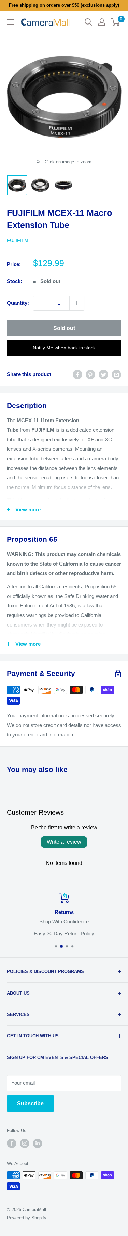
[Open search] (88, 22)
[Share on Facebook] (77, 374)
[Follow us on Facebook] (11, 1143)
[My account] (101, 22)
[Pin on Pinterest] (90, 374)
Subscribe (30, 1103)
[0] (115, 22)
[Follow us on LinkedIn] (37, 1143)
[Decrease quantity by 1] (40, 303)
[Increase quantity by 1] (77, 303)
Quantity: (18, 303)
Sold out (64, 328)
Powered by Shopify (26, 1217)
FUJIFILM (17, 240)
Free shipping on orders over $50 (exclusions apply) (64, 5)
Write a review (64, 842)
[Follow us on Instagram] (24, 1143)
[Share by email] (116, 374)
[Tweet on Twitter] (103, 374)
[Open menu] (10, 22)
